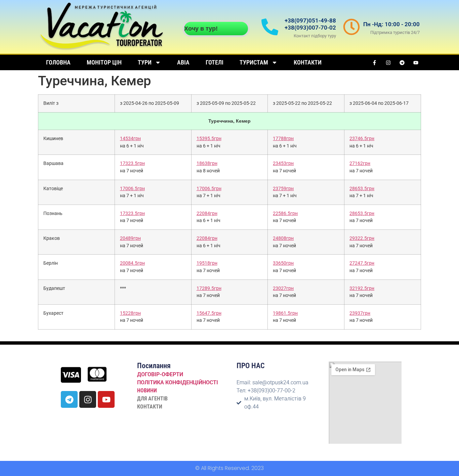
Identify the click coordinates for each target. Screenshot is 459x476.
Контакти (308, 62)
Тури (145, 62)
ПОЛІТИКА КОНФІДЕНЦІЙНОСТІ (177, 382)
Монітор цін (104, 62)
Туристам (254, 62)
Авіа (183, 62)
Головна (58, 62)
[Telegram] (402, 62)
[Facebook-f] (375, 62)
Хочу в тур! (201, 28)
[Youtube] (416, 62)
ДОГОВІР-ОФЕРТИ (160, 374)
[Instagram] (388, 62)
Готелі (214, 62)
